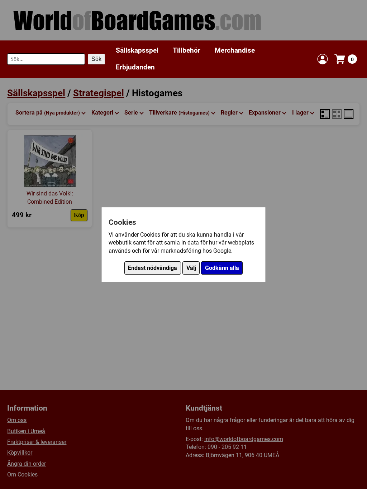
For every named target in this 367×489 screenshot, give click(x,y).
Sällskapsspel (137, 50)
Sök (96, 59)
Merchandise (235, 50)
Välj (191, 268)
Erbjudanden (135, 67)
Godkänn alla (222, 268)
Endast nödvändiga (152, 268)
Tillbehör (186, 50)
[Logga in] (322, 59)
